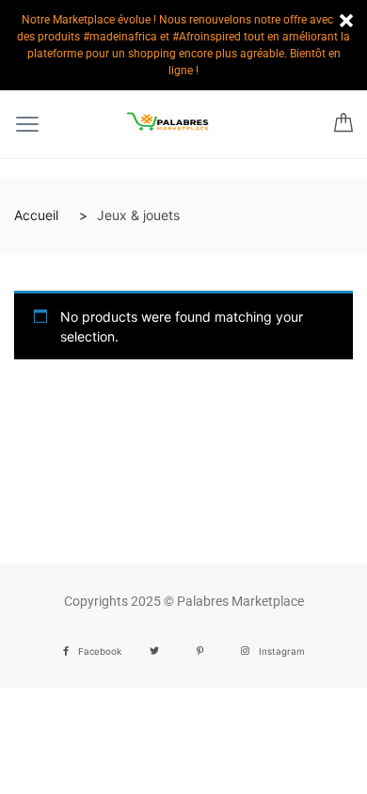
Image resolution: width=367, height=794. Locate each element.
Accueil (36, 215)
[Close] (346, 21)
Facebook (99, 651)
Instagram (282, 651)
